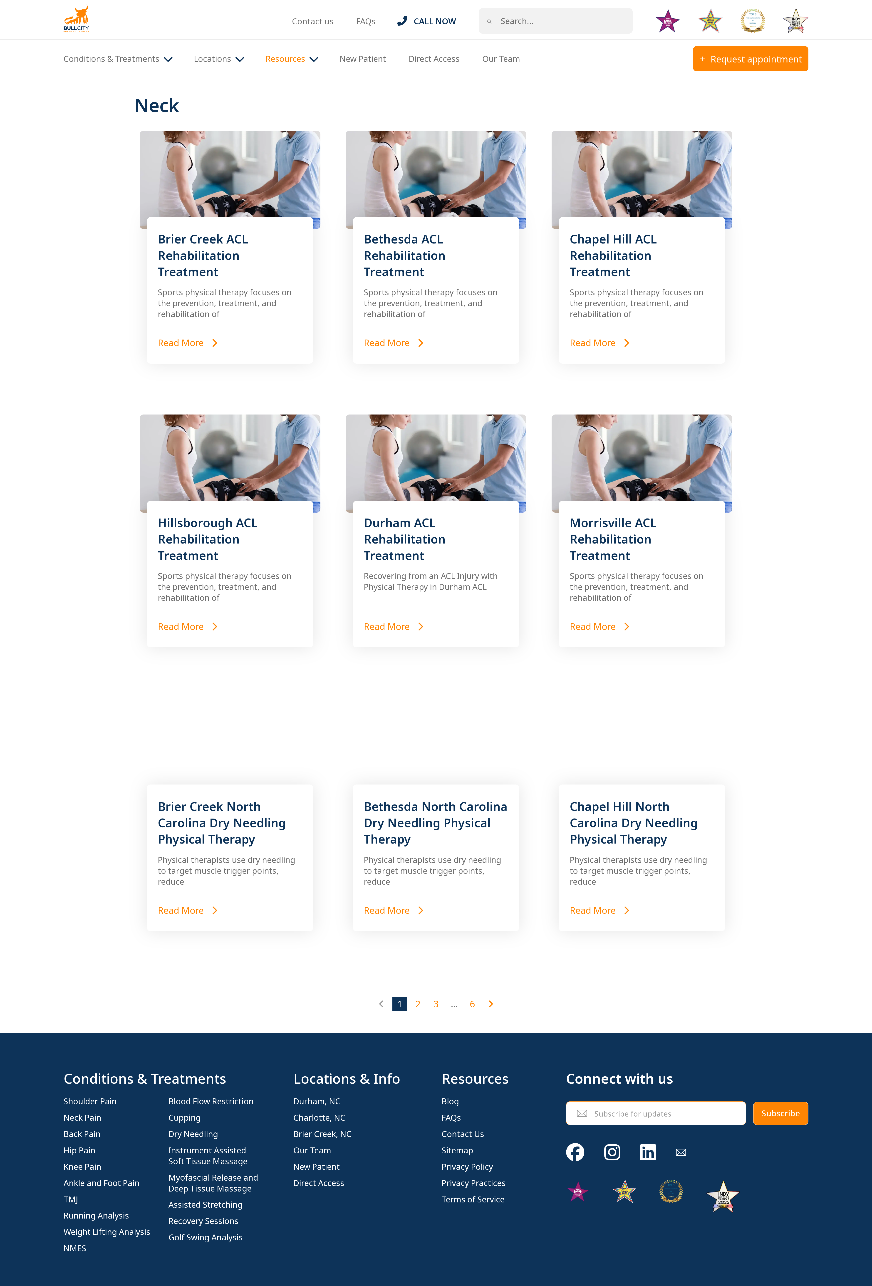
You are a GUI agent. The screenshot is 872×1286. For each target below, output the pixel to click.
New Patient (316, 1166)
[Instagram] (612, 1152)
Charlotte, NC (319, 1117)
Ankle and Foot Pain (101, 1183)
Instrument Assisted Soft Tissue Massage (208, 1156)
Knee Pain (82, 1166)
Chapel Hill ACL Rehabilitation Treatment (613, 255)
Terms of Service (473, 1199)
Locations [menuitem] (212, 58)
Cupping (184, 1117)
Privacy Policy (467, 1166)
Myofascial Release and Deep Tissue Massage (213, 1183)
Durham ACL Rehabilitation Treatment (405, 538)
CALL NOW (435, 21)
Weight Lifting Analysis (107, 1231)
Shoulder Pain (90, 1101)
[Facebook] (575, 1152)
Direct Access (318, 1183)
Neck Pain (82, 1117)
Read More (182, 342)
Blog (450, 1101)
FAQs (366, 21)
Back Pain (82, 1134)
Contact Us (463, 1134)
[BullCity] (76, 18)
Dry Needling (193, 1134)
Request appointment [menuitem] (756, 59)
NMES (75, 1248)
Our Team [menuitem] (501, 58)
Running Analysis (96, 1215)
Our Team (312, 1150)
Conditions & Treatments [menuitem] (111, 58)
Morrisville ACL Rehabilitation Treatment (613, 538)
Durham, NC (316, 1101)
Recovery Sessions (203, 1221)
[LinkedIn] (648, 1152)
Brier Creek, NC (322, 1134)
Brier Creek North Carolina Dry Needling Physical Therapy (222, 822)
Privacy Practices (474, 1183)
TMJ (71, 1199)
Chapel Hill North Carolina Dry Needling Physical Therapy (634, 822)
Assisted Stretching (205, 1204)
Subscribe (781, 1113)
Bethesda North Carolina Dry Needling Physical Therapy (436, 822)
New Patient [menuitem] (363, 58)
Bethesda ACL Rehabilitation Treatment (405, 255)
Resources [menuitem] (285, 58)
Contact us (313, 21)
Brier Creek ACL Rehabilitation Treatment (203, 255)
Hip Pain (79, 1150)
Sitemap (457, 1150)
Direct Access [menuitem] (434, 58)
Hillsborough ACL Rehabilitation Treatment (208, 538)
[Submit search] (489, 21)
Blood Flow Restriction (211, 1101)
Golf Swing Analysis (205, 1237)
